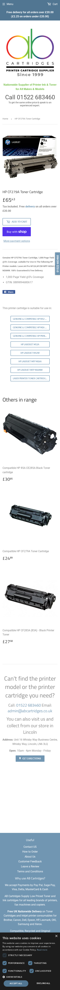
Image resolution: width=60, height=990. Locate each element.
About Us (30, 856)
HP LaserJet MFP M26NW (30, 370)
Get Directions (31, 758)
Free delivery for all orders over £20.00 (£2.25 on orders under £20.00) (30, 14)
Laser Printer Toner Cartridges (30, 378)
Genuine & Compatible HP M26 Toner (31, 327)
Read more (42, 949)
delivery (30, 206)
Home (5, 118)
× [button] (56, 936)
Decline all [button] (43, 983)
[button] (30, 977)
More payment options (17, 241)
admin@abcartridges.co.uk (30, 711)
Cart (55, 4)
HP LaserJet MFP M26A (30, 361)
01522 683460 (36, 97)
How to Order (30, 851)
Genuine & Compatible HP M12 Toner (31, 319)
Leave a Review (30, 866)
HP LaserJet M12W (30, 353)
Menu (10, 4)
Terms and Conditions (30, 871)
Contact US (30, 846)
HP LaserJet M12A (30, 344)
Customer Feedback (30, 861)
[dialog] (30, 961)
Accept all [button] (16, 983)
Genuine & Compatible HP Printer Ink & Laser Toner (31, 336)
